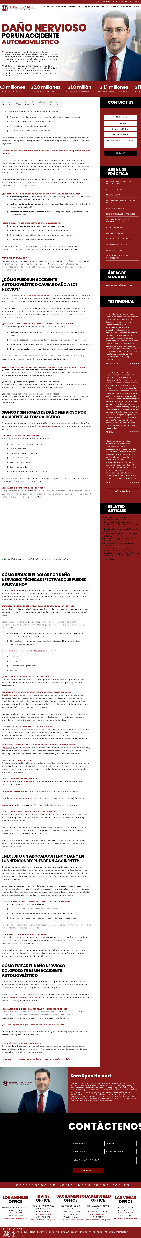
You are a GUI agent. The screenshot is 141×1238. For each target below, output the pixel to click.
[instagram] (7, 1230)
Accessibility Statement (116, 1232)
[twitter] (13, 1230)
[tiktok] (17, 1230)
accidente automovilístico (37, 295)
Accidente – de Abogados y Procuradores (118, 182)
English (136, 7)
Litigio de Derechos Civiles (118, 239)
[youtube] (20, 1230)
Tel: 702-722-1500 (125, 1213)
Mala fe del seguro (115, 233)
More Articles (108, 559)
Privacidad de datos (115, 250)
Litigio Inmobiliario (115, 227)
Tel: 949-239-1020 (43, 1214)
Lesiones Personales (115, 189)
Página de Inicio (48, 7)
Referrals (42, 1232)
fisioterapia (10, 748)
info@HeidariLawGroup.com (15, 1218)
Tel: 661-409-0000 (98, 1214)
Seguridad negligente (116, 244)
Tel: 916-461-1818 (70, 1214)
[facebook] (4, 1230)
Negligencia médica (115, 208)
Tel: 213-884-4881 (15, 1213)
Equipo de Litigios (92, 7)
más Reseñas (122, 491)
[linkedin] (10, 1230)
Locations (17, 1232)
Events (83, 1232)
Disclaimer (9, 1234)
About (7, 1232)
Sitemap (65, 1232)
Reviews (74, 1232)
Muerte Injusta (113, 195)
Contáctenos (126, 7)
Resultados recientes (109, 7)
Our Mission (29, 1232)
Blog (51, 1232)
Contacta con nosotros (126, 2)
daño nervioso (17, 591)
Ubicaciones (61, 7)
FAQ (57, 1232)
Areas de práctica (75, 7)
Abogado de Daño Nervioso (119, 285)
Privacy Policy (96, 1232)
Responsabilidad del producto (120, 214)
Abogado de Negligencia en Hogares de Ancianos (119, 221)
